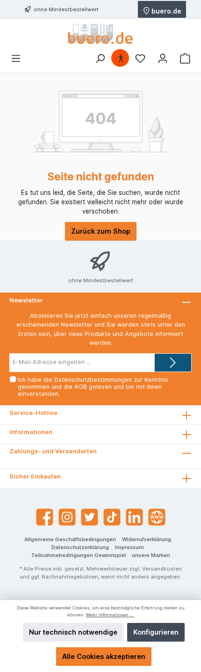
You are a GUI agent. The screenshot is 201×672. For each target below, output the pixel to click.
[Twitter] (89, 517)
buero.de (165, 10)
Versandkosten (162, 568)
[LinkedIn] (134, 517)
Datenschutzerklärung (80, 547)
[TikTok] (111, 517)
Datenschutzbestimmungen (93, 379)
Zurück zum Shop (100, 231)
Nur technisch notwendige (73, 632)
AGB (80, 386)
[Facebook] (44, 517)
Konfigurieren (156, 632)
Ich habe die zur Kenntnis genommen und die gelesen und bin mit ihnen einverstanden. (93, 386)
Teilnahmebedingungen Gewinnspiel (78, 555)
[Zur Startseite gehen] (100, 33)
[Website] (156, 517)
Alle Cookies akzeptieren (103, 656)
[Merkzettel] (140, 58)
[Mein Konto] (162, 58)
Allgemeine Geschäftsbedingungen (70, 539)
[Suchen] (100, 58)
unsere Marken (151, 555)
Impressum (129, 547)
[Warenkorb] (185, 58)
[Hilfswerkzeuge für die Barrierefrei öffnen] (120, 58)
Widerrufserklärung (146, 539)
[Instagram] (67, 517)
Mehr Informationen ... (110, 614)
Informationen (30, 432)
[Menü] (16, 58)
